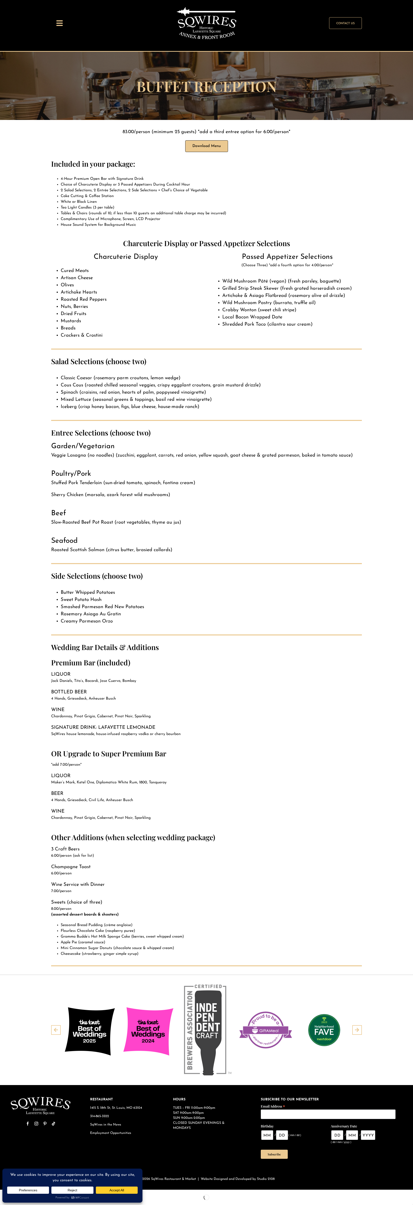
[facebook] (28, 1124)
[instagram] (36, 1124)
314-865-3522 (99, 1116)
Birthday (267, 1126)
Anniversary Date (344, 1126)
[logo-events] (206, 9)
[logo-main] (41, 1099)
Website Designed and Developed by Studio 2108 (238, 1179)
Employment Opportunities (111, 1133)
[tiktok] (53, 1124)
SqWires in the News (105, 1124)
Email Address (273, 1106)
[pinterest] (45, 1124)
